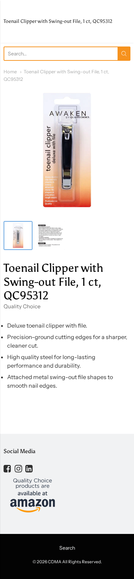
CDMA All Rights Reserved (74, 561)
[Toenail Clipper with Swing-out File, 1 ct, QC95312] (18, 235)
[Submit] (124, 53)
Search (67, 548)
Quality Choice (22, 306)
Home (10, 71)
